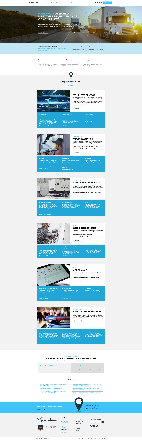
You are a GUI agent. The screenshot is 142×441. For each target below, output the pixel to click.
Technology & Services (55, 2)
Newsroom (80, 2)
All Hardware (70, 85)
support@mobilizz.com (65, 426)
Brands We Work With (80, 426)
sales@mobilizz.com (65, 421)
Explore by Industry (79, 421)
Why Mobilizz (78, 425)
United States (63, 432)
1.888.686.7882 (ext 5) (65, 427)
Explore (65, 2)
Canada (62, 431)
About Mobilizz (78, 423)
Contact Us (78, 430)
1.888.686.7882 (98, 2)
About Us (73, 2)
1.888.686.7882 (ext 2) (65, 422)
